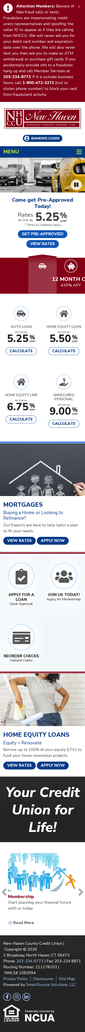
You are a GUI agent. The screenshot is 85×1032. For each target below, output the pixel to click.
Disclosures (43, 978)
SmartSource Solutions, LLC (51, 984)
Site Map (67, 978)
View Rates (19, 540)
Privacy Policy (15, 978)
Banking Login (45, 138)
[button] (14, 266)
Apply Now (53, 540)
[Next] (81, 892)
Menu (39, 151)
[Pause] (76, 184)
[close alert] (79, 6)
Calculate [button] (21, 351)
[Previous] (4, 892)
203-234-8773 (29, 961)
